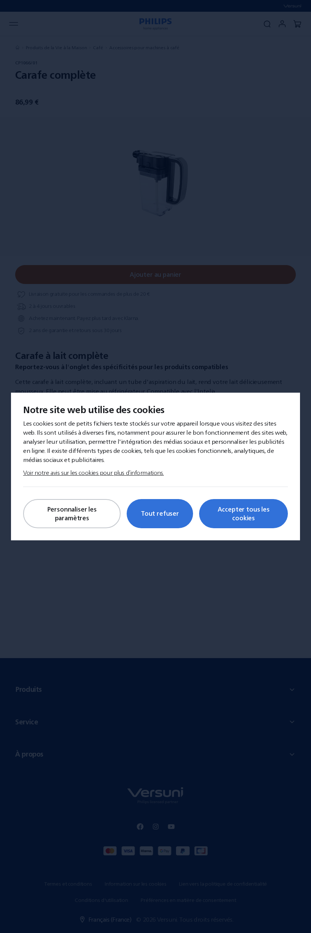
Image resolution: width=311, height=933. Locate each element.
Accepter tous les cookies (244, 513)
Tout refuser (160, 513)
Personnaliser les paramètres (72, 513)
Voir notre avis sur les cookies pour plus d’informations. (93, 472)
